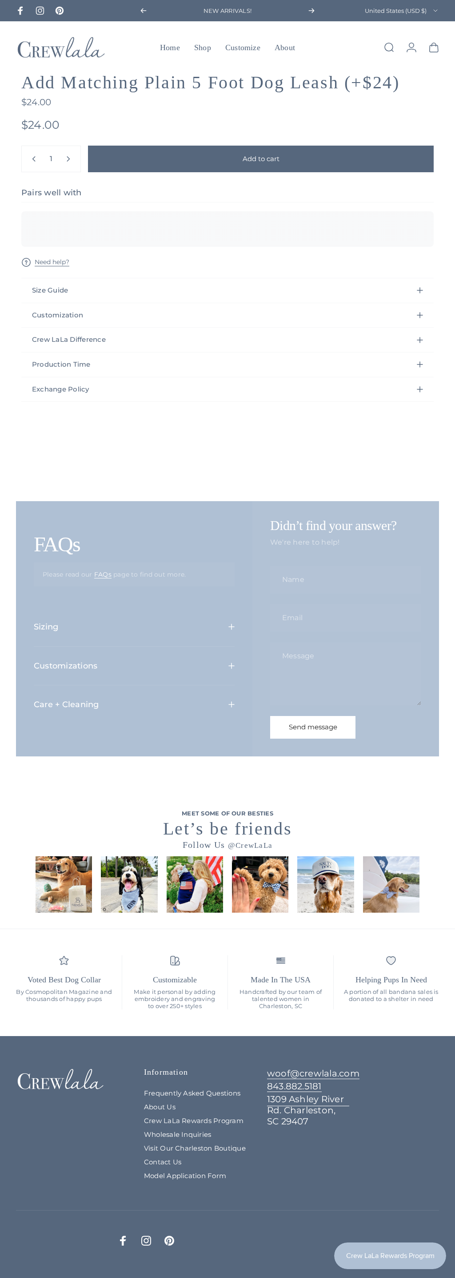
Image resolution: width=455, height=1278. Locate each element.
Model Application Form (185, 1175)
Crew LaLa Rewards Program (193, 1120)
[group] (64, 884)
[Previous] (143, 10)
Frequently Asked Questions (192, 1093)
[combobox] (402, 10)
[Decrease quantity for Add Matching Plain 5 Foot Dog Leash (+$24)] (32, 159)
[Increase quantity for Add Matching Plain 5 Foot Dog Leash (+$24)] (70, 159)
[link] (308, 1110)
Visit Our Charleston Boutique (195, 1148)
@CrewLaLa (250, 845)
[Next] (311, 10)
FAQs (103, 574)
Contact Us (162, 1162)
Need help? (52, 262)
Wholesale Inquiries (178, 1134)
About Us (160, 1107)
